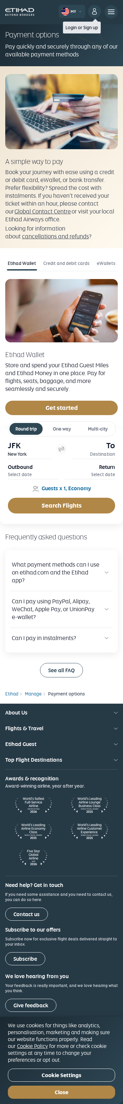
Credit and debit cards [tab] (66, 263)
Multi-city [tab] (98, 429)
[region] (61, 1060)
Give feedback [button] (30, 1005)
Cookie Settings (61, 1075)
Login (71, 27)
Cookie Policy (32, 1046)
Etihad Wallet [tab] (22, 263)
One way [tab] (62, 429)
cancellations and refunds (55, 236)
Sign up (90, 27)
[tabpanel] (61, 347)
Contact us (26, 914)
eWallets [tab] (106, 263)
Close (61, 1092)
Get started (62, 407)
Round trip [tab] (26, 429)
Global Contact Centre (42, 211)
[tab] (30, 449)
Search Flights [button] (62, 505)
